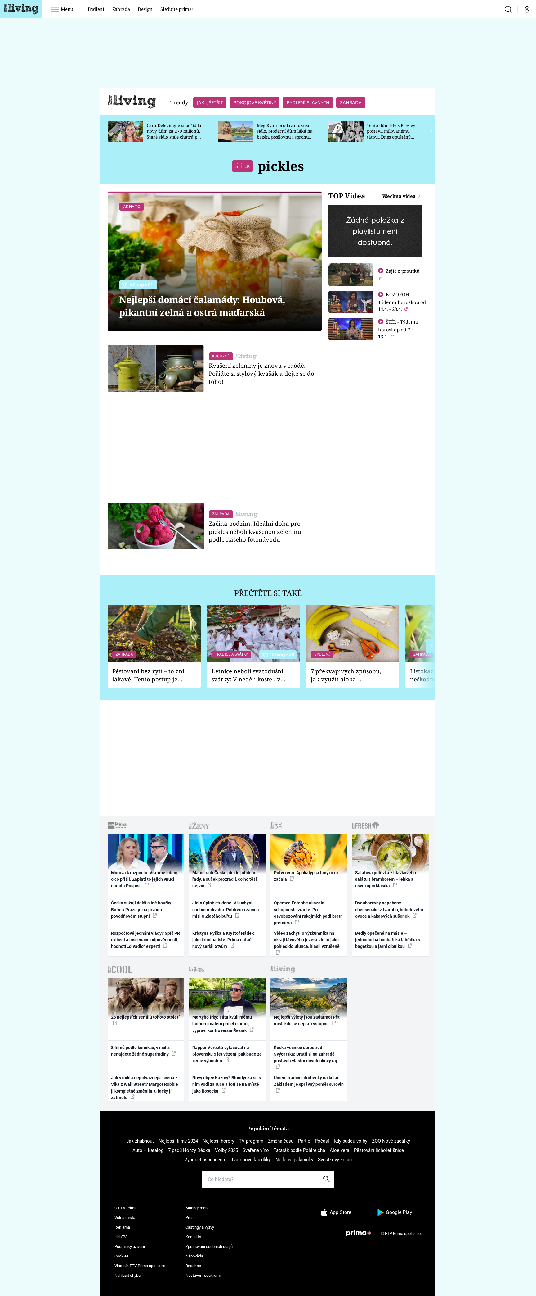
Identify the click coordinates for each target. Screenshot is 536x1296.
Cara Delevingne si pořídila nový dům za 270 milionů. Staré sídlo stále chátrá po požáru (174, 134)
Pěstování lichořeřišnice (379, 1150)
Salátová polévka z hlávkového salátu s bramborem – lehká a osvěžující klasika (385, 879)
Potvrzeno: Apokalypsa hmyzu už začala (306, 876)
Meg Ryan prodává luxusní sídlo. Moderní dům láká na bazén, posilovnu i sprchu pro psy (285, 134)
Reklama (122, 1227)
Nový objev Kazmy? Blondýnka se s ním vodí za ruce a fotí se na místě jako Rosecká (226, 1084)
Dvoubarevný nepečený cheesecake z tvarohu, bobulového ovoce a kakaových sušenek (389, 909)
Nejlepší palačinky (294, 1159)
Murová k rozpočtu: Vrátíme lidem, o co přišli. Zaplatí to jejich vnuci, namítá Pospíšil (144, 879)
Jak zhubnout (140, 1141)
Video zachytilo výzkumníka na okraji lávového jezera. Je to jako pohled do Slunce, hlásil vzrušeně (307, 940)
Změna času (280, 1141)
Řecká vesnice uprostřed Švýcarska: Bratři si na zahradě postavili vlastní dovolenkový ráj (305, 1054)
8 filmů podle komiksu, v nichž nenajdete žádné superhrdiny (140, 1051)
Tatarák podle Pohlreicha (299, 1150)
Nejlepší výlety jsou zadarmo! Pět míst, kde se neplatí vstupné (307, 1020)
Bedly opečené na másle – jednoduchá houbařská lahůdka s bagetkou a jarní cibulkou (387, 940)
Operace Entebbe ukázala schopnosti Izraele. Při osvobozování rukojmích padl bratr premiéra (308, 912)
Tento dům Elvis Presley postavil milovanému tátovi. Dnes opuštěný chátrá (391, 134)
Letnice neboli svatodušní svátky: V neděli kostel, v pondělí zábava (247, 675)
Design (145, 9)
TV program (251, 1141)
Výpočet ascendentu (205, 1159)
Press (190, 1217)
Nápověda (194, 1256)
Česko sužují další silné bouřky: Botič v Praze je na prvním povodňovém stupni (141, 909)
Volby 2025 (226, 1150)
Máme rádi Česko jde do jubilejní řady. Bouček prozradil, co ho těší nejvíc (224, 879)
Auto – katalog (147, 1150)
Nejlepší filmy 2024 (178, 1141)
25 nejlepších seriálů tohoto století (145, 1017)
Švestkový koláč (335, 1159)
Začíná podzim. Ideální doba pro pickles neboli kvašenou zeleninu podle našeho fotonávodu (255, 531)
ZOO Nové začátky (391, 1141)
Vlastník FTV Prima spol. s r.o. (140, 1265)
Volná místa (124, 1217)
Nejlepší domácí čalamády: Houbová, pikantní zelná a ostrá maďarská (202, 306)
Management (197, 1208)
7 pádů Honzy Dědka (189, 1150)
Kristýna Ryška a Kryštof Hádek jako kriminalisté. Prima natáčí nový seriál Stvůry (223, 940)
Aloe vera (339, 1150)
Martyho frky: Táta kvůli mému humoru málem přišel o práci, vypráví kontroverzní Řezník (222, 1024)
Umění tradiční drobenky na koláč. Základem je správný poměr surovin (309, 1081)
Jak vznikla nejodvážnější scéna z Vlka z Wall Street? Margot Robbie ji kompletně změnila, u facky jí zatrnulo (144, 1087)
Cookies (121, 1256)
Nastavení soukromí (203, 1275)
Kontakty (193, 1237)
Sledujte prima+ (177, 9)
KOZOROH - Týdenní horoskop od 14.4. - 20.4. (402, 301)
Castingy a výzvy (199, 1227)
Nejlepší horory (218, 1141)
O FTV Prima (125, 1208)
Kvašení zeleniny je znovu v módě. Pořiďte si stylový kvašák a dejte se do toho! (261, 373)
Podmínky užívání (129, 1246)
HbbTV (120, 1237)
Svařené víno (256, 1150)
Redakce (193, 1265)
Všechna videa (399, 196)
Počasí (322, 1141)
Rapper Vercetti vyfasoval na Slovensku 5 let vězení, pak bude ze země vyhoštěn (227, 1054)
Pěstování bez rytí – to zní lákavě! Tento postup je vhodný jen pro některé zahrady (148, 675)
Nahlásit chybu (127, 1275)
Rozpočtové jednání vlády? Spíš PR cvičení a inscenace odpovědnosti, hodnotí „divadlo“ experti (145, 940)
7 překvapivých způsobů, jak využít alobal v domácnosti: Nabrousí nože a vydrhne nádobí (346, 675)
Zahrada (121, 9)
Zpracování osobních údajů (209, 1246)
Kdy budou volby (350, 1141)
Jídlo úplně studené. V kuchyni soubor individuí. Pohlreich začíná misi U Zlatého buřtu (225, 909)
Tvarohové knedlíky (251, 1159)
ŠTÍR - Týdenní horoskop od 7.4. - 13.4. (398, 329)
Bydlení (96, 9)
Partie (304, 1141)
